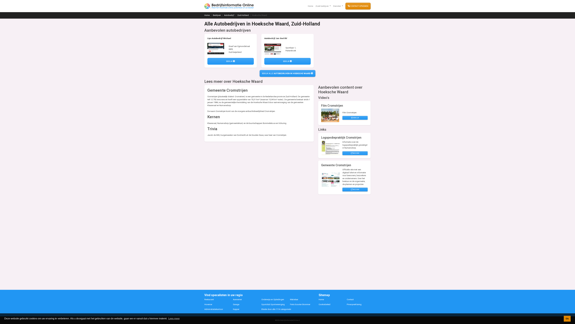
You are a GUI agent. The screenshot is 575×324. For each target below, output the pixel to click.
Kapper (236, 309)
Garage (236, 304)
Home (310, 6)
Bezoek (355, 153)
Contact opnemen (359, 6)
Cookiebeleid (324, 304)
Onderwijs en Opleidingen (272, 299)
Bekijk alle (286, 73)
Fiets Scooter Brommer (300, 304)
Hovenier (208, 304)
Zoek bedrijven (322, 6)
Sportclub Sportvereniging (273, 304)
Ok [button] (567, 318)
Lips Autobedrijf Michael (219, 38)
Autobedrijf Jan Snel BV (275, 38)
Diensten (337, 6)
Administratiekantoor (213, 309)
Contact (350, 299)
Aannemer (237, 299)
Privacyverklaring (354, 304)
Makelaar (294, 299)
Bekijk (229, 61)
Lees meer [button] (174, 318)
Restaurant (209, 299)
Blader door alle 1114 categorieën (276, 309)
